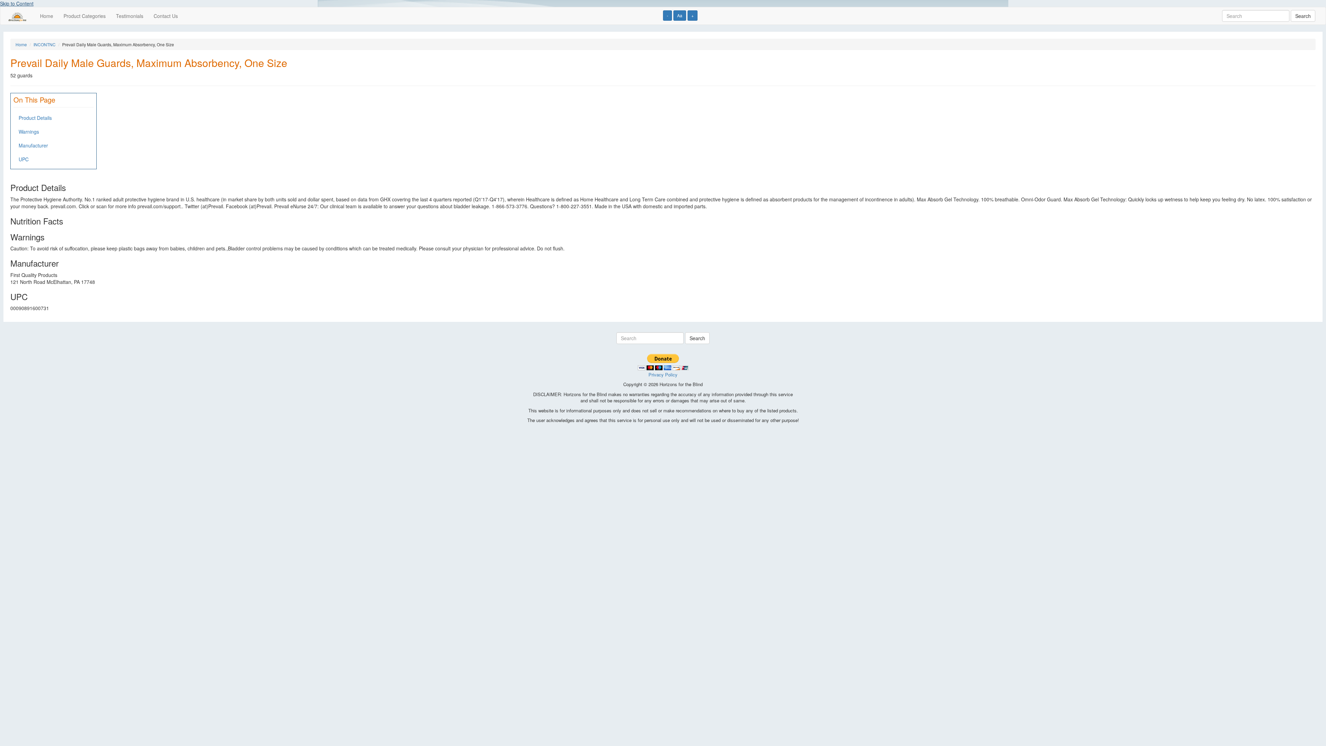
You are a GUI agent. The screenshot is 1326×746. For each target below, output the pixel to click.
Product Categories (85, 15)
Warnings (29, 131)
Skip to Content (16, 3)
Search (1303, 15)
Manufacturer (33, 145)
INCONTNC (44, 44)
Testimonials (129, 15)
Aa (679, 15)
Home (46, 15)
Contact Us (166, 15)
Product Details (35, 117)
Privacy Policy (663, 374)
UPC (24, 159)
